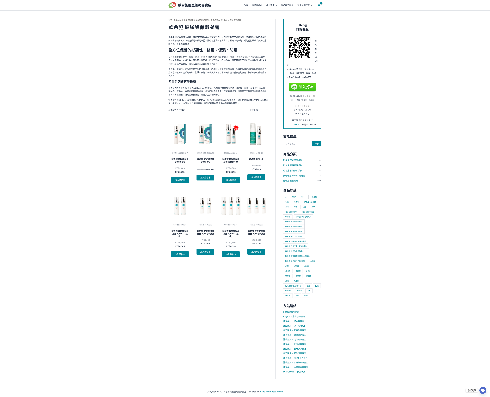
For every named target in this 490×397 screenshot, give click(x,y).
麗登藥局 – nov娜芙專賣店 (295, 358)
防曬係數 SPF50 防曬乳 (294, 175)
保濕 (287, 202)
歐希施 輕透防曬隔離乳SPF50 (296, 251)
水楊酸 (312, 261)
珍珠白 (306, 266)
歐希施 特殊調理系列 (292, 165)
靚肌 (297, 296)
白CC (308, 271)
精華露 (298, 276)
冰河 (287, 207)
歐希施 (287, 217)
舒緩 (287, 281)
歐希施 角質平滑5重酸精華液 (296, 246)
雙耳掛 (287, 296)
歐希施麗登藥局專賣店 (194, 5)
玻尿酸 (296, 266)
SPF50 (304, 197)
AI (286, 197)
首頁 (170, 20)
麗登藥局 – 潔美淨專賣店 (294, 353)
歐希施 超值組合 (290, 180)
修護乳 (296, 202)
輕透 (308, 286)
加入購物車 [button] (180, 180)
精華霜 (287, 276)
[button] (275, 5)
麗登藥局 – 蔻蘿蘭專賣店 (294, 335)
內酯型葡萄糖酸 (310, 202)
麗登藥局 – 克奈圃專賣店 (294, 339)
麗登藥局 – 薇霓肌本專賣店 (295, 367)
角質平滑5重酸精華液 (293, 286)
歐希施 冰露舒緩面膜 (303, 217)
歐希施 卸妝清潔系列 (292, 160)
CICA (294, 197)
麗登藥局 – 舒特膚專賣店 (294, 344)
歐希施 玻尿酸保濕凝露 (293, 231)
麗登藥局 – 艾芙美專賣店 (294, 330)
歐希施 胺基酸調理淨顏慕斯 (295, 241)
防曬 (317, 286)
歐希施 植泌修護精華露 (293, 227)
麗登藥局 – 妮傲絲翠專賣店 (295, 362)
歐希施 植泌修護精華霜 (293, 222)
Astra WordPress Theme (271, 391)
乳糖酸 (314, 197)
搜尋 (317, 144)
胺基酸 (308, 276)
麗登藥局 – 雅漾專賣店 (293, 321)
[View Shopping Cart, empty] (319, 5)
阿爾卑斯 (288, 291)
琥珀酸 (287, 271)
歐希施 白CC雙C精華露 (294, 236)
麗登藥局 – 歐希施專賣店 (294, 348)
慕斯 (313, 207)
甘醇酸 (298, 271)
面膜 (306, 296)
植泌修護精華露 (308, 212)
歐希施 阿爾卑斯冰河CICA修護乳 (297, 256)
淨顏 (287, 266)
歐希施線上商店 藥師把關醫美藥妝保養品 (191, 20)
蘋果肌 (296, 281)
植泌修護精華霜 (291, 212)
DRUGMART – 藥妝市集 (294, 371)
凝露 (304, 207)
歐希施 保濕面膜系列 (292, 170)
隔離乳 (299, 291)
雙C (309, 291)
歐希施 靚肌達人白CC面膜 (295, 261)
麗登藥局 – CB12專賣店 (294, 325)
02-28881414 (295, 124)
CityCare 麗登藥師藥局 (294, 316)
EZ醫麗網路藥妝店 (291, 312)
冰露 (295, 207)
